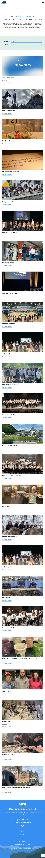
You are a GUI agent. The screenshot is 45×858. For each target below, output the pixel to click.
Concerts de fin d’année (10, 415)
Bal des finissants (8, 141)
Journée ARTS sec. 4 (8, 754)
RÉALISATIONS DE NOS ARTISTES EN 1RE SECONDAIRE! (20, 658)
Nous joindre (22, 838)
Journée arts (6, 721)
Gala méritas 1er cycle (9, 293)
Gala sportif (6, 354)
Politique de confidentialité (22, 844)
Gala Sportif (6, 567)
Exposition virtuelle (8, 110)
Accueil (22, 831)
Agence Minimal (31, 848)
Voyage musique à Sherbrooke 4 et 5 (14, 476)
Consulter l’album (7, 82)
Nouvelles (22, 834)
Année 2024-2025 (8, 78)
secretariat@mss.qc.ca (22, 823)
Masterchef (6, 506)
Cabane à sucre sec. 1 (9, 536)
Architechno (6, 597)
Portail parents (22, 841)
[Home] (18, 7)
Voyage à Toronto (8, 202)
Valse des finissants (8, 323)
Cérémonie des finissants (10, 171)
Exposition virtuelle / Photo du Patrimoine (16, 787)
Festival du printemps (9, 445)
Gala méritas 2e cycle (9, 232)
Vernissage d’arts (8, 263)
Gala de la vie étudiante (10, 384)
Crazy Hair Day (7, 691)
